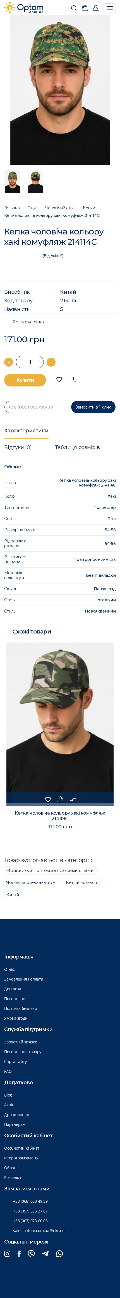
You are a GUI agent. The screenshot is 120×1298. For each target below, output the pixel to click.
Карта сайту (15, 1061)
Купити (25, 380)
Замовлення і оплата (23, 979)
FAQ (7, 1071)
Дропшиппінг (17, 1114)
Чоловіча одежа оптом (30, 882)
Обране (11, 1167)
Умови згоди (15, 1018)
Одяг (32, 208)
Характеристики (26, 431)
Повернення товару (22, 1051)
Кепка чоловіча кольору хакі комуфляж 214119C (60, 815)
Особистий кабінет (21, 1148)
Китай (68, 292)
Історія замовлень (21, 1158)
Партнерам (14, 1124)
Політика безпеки (20, 1008)
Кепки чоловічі (82, 882)
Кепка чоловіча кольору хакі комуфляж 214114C (52, 215)
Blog (8, 1095)
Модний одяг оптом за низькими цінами (49, 870)
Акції (8, 1104)
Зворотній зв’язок (20, 1042)
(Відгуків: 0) (53, 255)
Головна (12, 208)
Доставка (12, 988)
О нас (9, 969)
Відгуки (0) (18, 447)
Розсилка (12, 1177)
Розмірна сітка (28, 321)
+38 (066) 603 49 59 (30, 1201)
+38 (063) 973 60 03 (30, 1220)
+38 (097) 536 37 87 (30, 1211)
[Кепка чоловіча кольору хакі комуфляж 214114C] (60, 90)
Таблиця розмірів (77, 447)
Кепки (89, 208)
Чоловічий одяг (60, 208)
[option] (60, 90)
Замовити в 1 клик (93, 407)
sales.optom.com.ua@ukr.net (39, 1230)
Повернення (16, 998)
